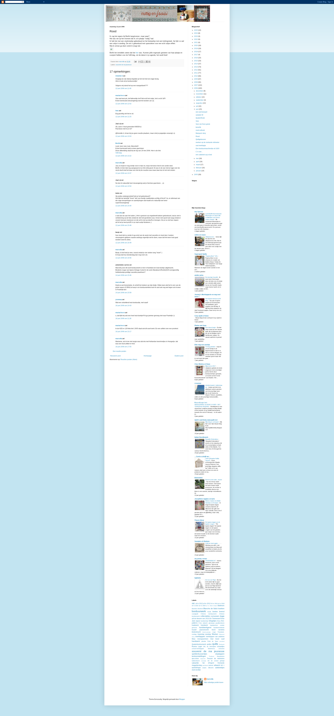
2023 (196, 36)
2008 (196, 82)
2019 (196, 48)
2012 (196, 70)
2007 (196, 85)
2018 (196, 52)
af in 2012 (199, 603)
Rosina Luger (197, 646)
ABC (193, 603)
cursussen (215, 616)
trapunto (202, 658)
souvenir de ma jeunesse (124, 64)
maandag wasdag (204, 634)
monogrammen (202, 639)
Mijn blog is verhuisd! (212, 422)
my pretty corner (201, 559)
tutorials (203, 661)
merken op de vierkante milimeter (207, 142)
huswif (194, 630)
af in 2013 (207, 603)
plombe (203, 641)
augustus (199, 103)
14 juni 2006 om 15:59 (123, 293)
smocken (221, 648)
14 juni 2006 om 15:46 (123, 275)
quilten (209, 644)
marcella (118, 163)
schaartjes (220, 646)
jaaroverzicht (204, 630)
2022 (196, 39)
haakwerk (195, 625)
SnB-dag (118, 153)
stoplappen (219, 654)
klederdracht (196, 632)
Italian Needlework (201, 437)
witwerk (217, 665)
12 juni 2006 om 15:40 (123, 206)
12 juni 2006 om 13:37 (123, 173)
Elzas (219, 621)
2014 (196, 64)
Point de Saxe (212, 641)
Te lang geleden (210, 346)
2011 (196, 73)
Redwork (221, 644)
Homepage (148, 356)
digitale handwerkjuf (202, 621)
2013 (196, 67)
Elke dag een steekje (202, 345)
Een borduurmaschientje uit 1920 (207, 148)
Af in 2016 (214, 603)
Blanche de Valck (210, 608)
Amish (215, 605)
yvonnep (118, 299)
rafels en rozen (200, 235)
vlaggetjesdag (197, 665)
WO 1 (222, 665)
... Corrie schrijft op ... (202, 456)
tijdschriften (195, 658)
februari (199, 168)
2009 (196, 79)
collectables (205, 616)
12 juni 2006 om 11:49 (123, 88)
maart (198, 165)
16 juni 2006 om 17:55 (123, 347)
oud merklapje (201, 145)
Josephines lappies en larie (205, 499)
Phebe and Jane (200, 325)
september (200, 100)
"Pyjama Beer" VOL (211, 256)
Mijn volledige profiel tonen (213, 682)
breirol (221, 611)
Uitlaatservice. (210, 237)
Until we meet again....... (213, 543)
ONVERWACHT (210, 560)
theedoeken (220, 656)
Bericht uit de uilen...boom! (213, 479)
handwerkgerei (205, 627)
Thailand (211, 656)
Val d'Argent (208, 663)
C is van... (199, 152)
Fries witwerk (203, 623)
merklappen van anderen (215, 636)
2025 (196, 30)
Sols (197, 121)
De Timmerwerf (215, 618)
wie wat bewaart (201, 112)
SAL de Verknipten (209, 646)
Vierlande (220, 663)
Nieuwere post (115, 356)
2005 (196, 174)
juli (197, 106)
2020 (196, 45)
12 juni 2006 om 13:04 (123, 136)
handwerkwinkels (218, 627)
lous (117, 111)
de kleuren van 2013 (201, 618)
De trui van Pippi (210, 580)
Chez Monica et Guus (202, 364)
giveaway (212, 623)
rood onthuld (200, 130)
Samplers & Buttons (202, 541)
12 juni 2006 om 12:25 (123, 117)
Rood (198, 136)
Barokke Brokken (197, 608)
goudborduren (220, 623)
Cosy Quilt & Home (202, 316)
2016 (196, 58)
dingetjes (212, 621)
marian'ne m (120, 95)
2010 (196, 76)
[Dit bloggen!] (142, 61)
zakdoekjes (219, 667)
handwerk (204, 625)
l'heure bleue (199, 520)
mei (197, 158)
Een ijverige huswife (211, 277)
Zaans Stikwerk (207, 667)
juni (197, 109)
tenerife (198, 127)
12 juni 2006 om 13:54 (123, 186)
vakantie (195, 663)
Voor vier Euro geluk (203, 124)
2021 (196, 42)
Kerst (213, 630)
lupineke (198, 578)
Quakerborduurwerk (199, 644)
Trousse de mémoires (215, 658)
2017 (196, 55)
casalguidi (195, 614)
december (200, 91)
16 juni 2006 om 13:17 (123, 331)
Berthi (117, 143)
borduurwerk (199, 611)
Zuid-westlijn (196, 670)
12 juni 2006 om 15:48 (123, 225)
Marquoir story (201, 133)
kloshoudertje (206, 632)
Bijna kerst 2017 (210, 366)
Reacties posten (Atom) (129, 359)
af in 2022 (209, 605)
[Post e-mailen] (135, 61)
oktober (199, 97)
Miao (193, 639)
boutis (209, 611)
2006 (196, 88)
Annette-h (119, 76)
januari (198, 171)
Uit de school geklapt (216, 661)
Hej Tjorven (199, 212)
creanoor (198, 383)
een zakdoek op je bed (204, 155)
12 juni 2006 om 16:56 (123, 258)
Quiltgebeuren (201, 139)
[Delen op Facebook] (147, 61)
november (200, 94)
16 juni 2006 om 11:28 (123, 318)
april (197, 162)
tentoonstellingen (199, 656)
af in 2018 (221, 603)
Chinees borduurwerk (209, 614)
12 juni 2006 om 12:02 (123, 104)
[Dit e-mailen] (139, 61)
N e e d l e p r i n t (201, 403)
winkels (210, 665)
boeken (221, 608)
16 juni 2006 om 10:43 (123, 305)
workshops (196, 667)
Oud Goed (214, 639)
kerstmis (221, 630)
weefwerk (205, 665)
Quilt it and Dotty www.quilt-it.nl (206, 420)
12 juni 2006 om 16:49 (123, 243)
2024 (196, 33)
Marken (215, 634)
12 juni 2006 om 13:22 (123, 156)
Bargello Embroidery (212, 439)
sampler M (199, 115)
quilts (215, 644)
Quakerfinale (200, 118)
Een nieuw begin (210, 327)
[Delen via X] (144, 61)
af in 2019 (195, 605)
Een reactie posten (119, 351)
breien (215, 611)
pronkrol (222, 641)
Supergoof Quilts (201, 254)
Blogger (182, 699)
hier (137, 53)
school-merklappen (198, 648)
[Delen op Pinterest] (149, 61)
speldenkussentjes (199, 654)
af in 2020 (202, 605)
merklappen (200, 636)
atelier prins (199, 275)
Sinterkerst (211, 648)
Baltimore (221, 606)
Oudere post (179, 356)
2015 (196, 61)
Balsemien (198, 478)
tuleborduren (196, 661)
